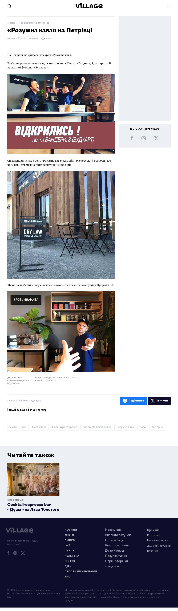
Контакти (153, 535)
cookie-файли (113, 597)
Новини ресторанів (64, 427)
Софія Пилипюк (28, 39)
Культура (72, 555)
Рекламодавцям (158, 540)
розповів (100, 160)
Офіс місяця (114, 540)
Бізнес (70, 540)
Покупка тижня (116, 556)
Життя (70, 561)
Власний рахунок (118, 535)
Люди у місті (114, 566)
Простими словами (81, 571)
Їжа (24, 427)
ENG (68, 576)
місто (13, 427)
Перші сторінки (116, 561)
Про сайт (153, 530)
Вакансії (152, 551)
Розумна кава (125, 427)
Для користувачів (159, 545)
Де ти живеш (114, 550)
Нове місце (39, 427)
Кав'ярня (157, 427)
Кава (143, 427)
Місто (69, 535)
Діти (68, 566)
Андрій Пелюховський (97, 427)
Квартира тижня (117, 545)
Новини (12, 23)
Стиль (69, 550)
